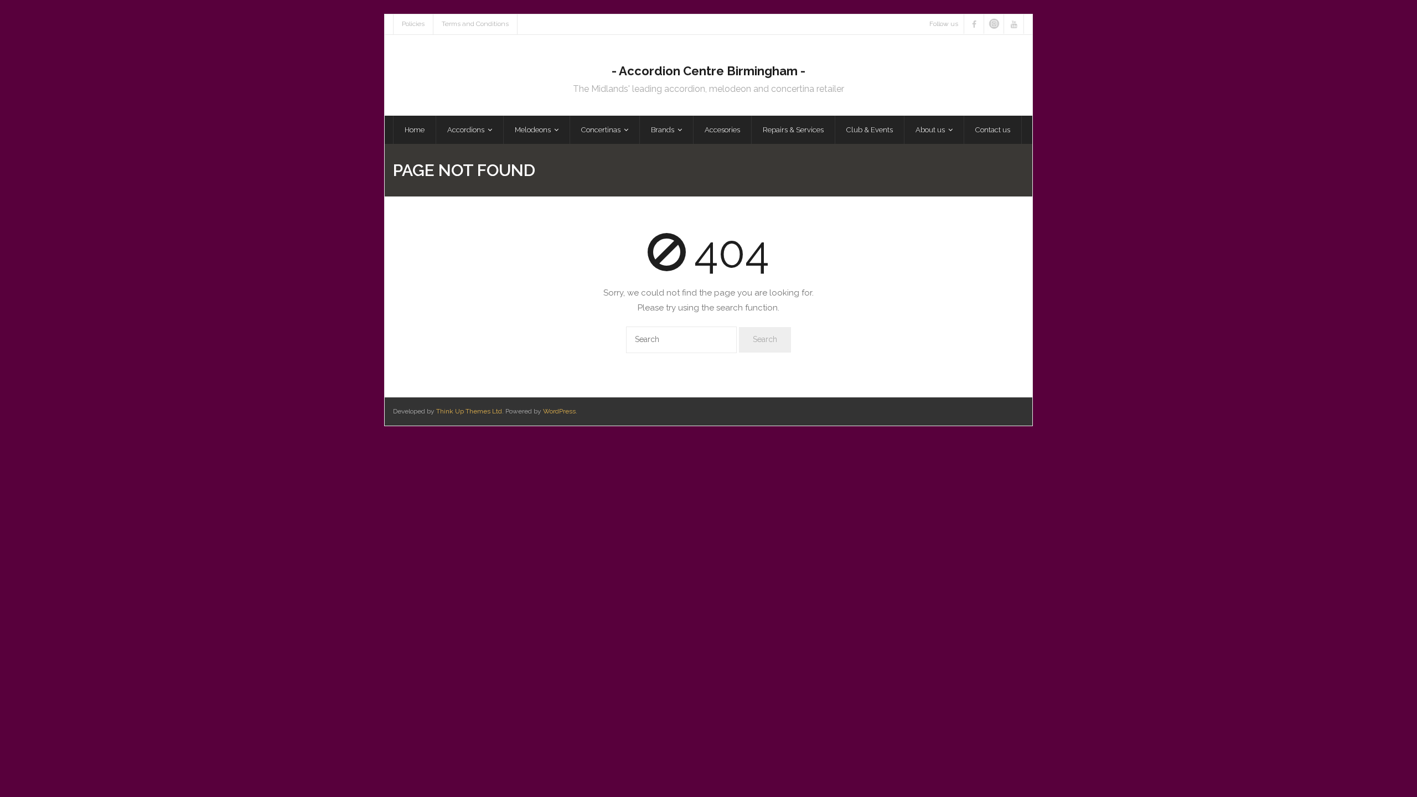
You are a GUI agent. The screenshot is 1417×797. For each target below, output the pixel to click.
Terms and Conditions (475, 24)
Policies (413, 24)
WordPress (559, 411)
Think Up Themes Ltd (469, 411)
